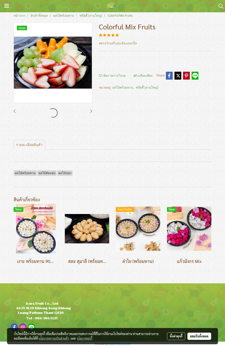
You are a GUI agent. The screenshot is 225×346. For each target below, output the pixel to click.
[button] (219, 6)
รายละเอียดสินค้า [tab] (29, 145)
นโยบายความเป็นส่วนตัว (54, 338)
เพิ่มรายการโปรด (114, 75)
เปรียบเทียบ (145, 75)
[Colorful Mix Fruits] (53, 63)
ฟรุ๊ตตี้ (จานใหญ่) (147, 87)
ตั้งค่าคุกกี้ (176, 336)
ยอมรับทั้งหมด (199, 336)
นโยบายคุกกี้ (84, 338)
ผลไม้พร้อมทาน (123, 87)
